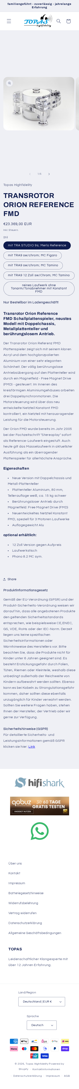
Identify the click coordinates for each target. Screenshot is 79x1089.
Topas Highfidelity (37, 1064)
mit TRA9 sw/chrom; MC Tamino (33, 265)
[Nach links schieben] (30, 174)
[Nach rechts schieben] (49, 174)
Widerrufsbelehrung (23, 903)
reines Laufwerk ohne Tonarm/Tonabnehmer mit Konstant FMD (39, 288)
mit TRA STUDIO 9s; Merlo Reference (37, 245)
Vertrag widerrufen (22, 913)
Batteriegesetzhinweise (26, 893)
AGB (67, 1076)
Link (31, 746)
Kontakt (14, 873)
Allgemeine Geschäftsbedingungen (34, 933)
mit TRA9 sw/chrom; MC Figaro (32, 255)
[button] (9, 21)
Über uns (15, 863)
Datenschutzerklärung (25, 923)
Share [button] (12, 579)
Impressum (16, 883)
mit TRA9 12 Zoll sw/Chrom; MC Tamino (39, 275)
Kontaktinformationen (46, 1069)
